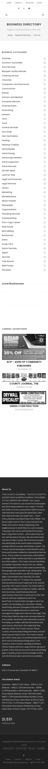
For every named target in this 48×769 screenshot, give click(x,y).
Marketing (23, 192)
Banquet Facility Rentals (23, 71)
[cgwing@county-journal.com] (29, 8)
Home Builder (23, 149)
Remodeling (23, 231)
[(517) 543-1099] (24, 8)
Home (9, 3)
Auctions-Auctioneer (23, 62)
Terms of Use (8, 748)
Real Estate (23, 226)
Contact (19, 3)
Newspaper (23, 205)
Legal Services (23, 183)
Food (23, 123)
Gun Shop (23, 131)
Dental (23, 93)
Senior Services (23, 248)
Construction (23, 88)
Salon (23, 239)
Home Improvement (23, 157)
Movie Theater (23, 200)
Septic (23, 252)
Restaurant (23, 235)
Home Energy (23, 153)
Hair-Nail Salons (23, 136)
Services (23, 257)
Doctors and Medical (23, 97)
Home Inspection (23, 162)
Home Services (23, 166)
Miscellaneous (23, 196)
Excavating (23, 110)
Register (29, 3)
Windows (23, 270)
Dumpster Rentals (23, 101)
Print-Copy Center (23, 222)
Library (23, 188)
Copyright (41, 748)
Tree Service (23, 261)
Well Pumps (23, 265)
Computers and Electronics (23, 84)
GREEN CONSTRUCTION (24, 406)
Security (31, 748)
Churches (23, 80)
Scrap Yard (23, 244)
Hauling (23, 140)
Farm (23, 118)
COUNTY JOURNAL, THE (24, 383)
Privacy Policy (21, 748)
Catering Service (23, 75)
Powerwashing (23, 218)
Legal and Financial (23, 179)
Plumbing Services (23, 213)
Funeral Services (23, 127)
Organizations (23, 209)
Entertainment (23, 106)
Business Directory (23, 35)
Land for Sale (23, 175)
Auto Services (23, 67)
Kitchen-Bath (23, 170)
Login (39, 3)
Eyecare (23, 114)
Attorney (23, 58)
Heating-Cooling (23, 144)
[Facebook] (18, 8)
